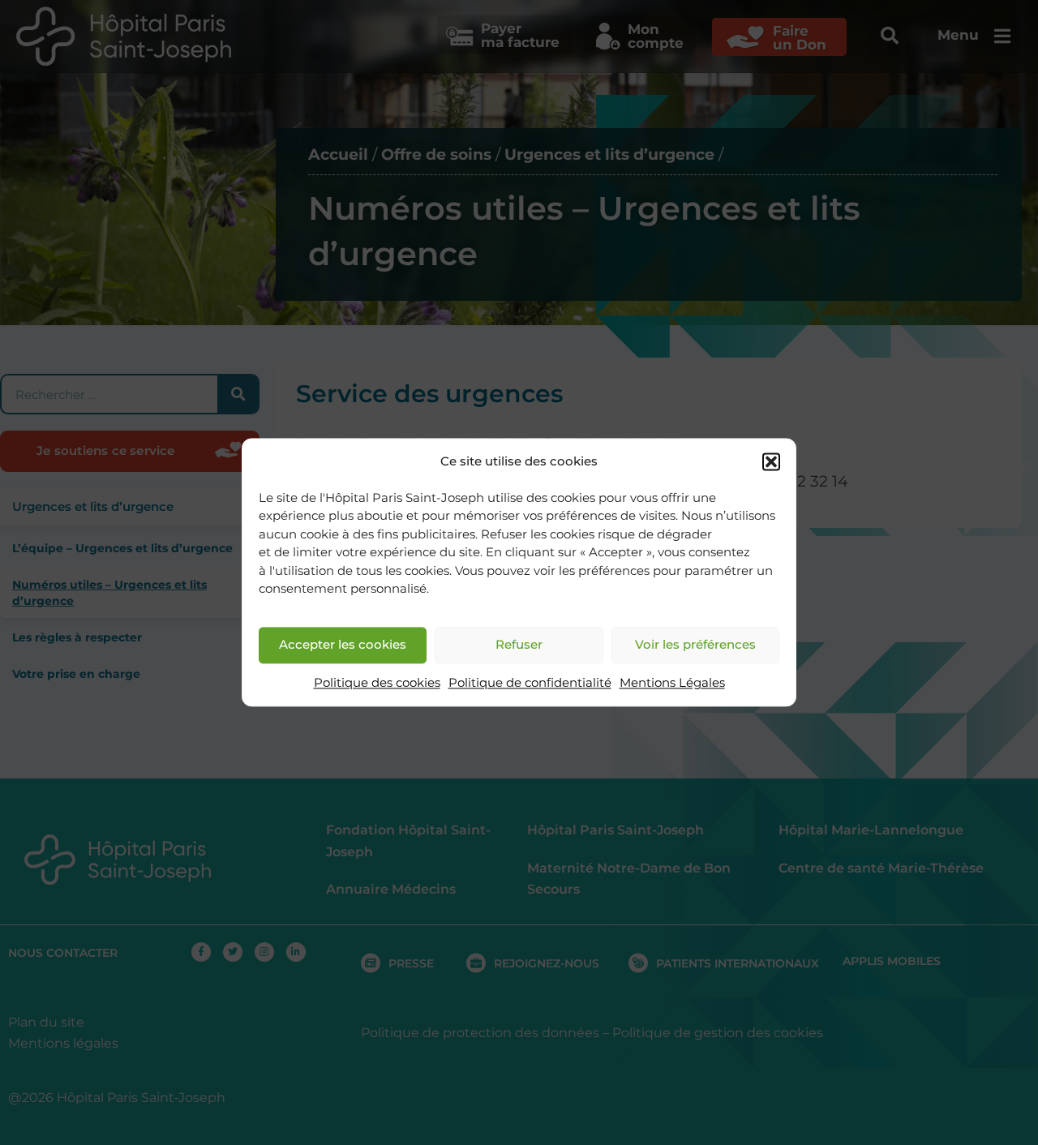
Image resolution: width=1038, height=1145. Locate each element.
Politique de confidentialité (529, 682)
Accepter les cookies (342, 645)
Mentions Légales (672, 682)
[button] (771, 462)
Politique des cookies (377, 682)
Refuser (519, 645)
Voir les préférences (695, 645)
